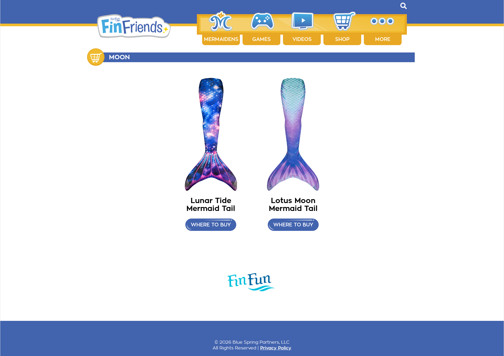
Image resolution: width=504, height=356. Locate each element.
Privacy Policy (275, 348)
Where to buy (211, 224)
